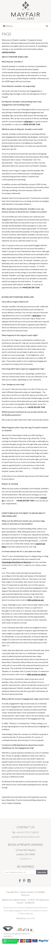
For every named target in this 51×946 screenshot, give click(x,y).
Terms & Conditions (31, 910)
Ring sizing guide (16, 910)
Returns (6, 907)
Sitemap (29, 913)
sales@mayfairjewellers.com (25, 836)
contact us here (8, 52)
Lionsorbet (30, 918)
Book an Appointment (28, 907)
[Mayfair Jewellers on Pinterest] (24, 881)
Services (14, 907)
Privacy (43, 910)
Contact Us (25, 858)
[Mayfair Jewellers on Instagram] (29, 881)
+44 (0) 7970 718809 (27, 832)
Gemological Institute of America (16, 562)
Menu (9, 26)
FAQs (40, 907)
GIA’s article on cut (35, 600)
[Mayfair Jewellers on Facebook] (20, 881)
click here (28, 121)
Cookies (21, 913)
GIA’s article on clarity (36, 674)
